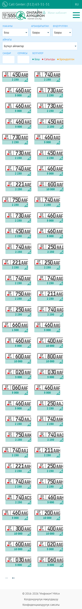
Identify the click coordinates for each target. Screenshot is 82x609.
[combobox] (15, 32)
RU (77, 4)
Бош (6, 32)
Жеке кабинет (57, 13)
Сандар (7, 53)
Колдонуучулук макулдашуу (41, 599)
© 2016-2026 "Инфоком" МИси (41, 593)
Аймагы (7, 39)
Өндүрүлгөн (60, 26)
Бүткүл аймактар (14, 46)
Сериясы (22, 53)
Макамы (7, 26)
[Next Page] (13, 578)
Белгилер (37, 53)
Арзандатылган (40, 26)
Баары (36, 32)
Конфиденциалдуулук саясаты (41, 605)
